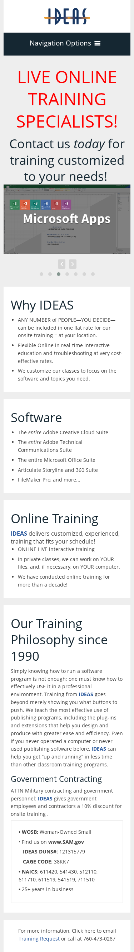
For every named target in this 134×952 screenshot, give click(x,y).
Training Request (39, 938)
